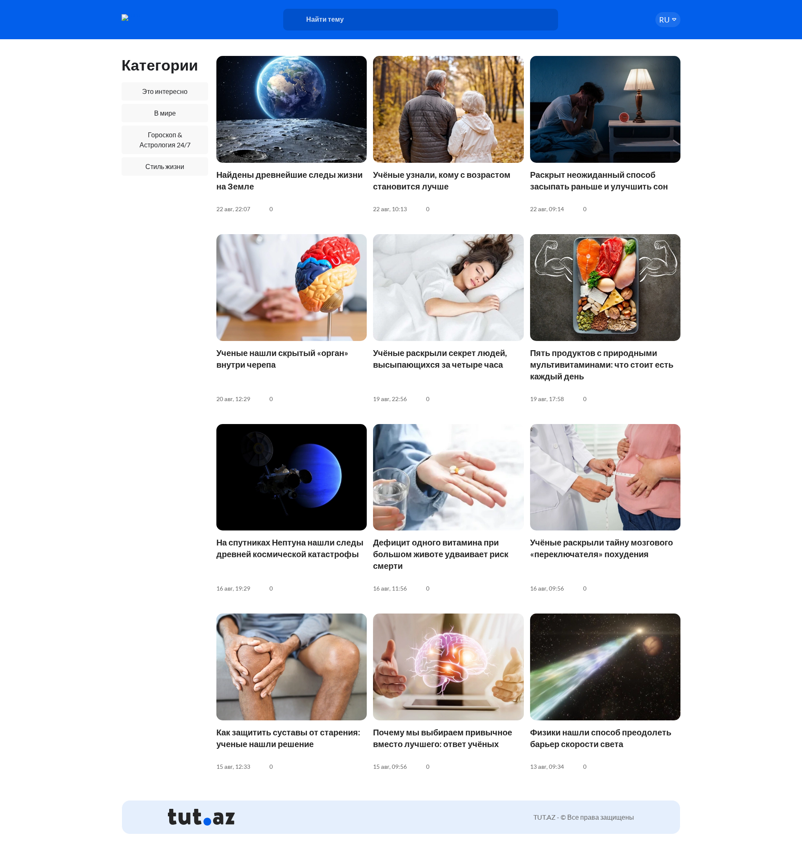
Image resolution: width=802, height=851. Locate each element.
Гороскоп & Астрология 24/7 (165, 140)
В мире (165, 113)
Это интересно (165, 91)
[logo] (154, 17)
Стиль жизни (164, 166)
